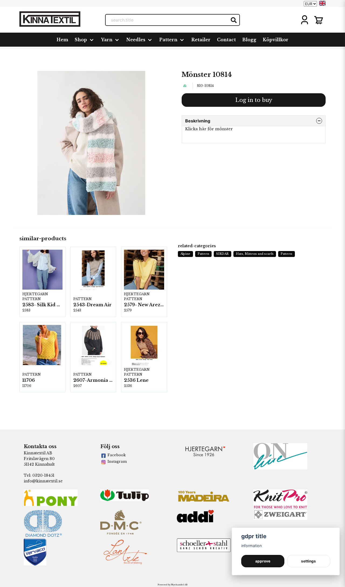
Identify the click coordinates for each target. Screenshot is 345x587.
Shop (81, 39)
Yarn (106, 39)
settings (308, 561)
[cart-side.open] (319, 20)
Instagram (117, 461)
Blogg (249, 39)
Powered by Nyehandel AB (172, 584)
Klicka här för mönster (209, 128)
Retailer (201, 39)
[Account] (305, 20)
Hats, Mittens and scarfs (255, 254)
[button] (322, 3)
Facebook (117, 455)
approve (262, 561)
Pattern (168, 39)
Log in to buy (253, 100)
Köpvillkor (275, 39)
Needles (135, 39)
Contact (226, 39)
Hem (62, 39)
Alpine (185, 254)
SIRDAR (222, 254)
